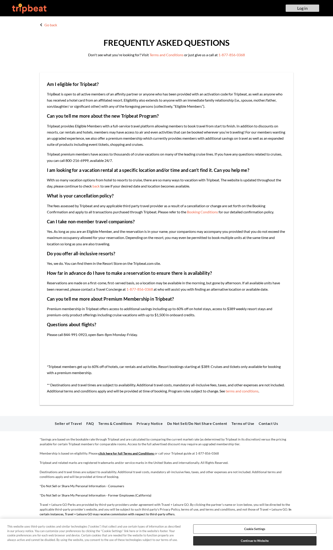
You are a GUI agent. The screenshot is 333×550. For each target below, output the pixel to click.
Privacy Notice (150, 423)
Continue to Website (255, 540)
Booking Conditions (202, 212)
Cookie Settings (254, 529)
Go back (50, 25)
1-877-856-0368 (231, 55)
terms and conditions (242, 391)
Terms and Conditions (166, 55)
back (96, 186)
